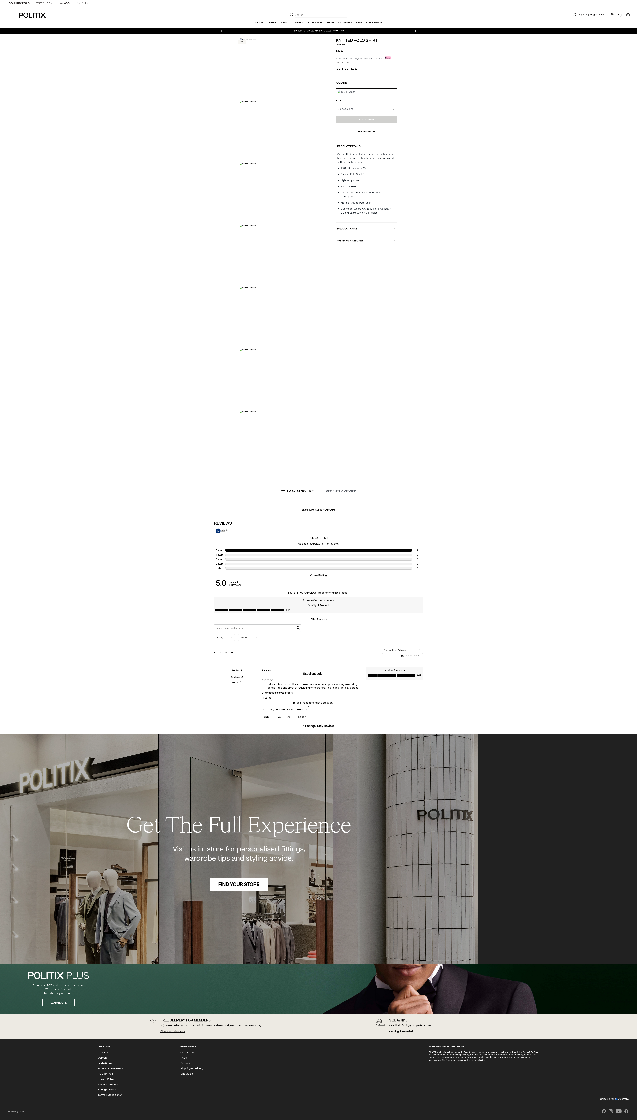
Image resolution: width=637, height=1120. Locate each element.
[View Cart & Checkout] (628, 15)
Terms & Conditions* (110, 1095)
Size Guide (186, 1074)
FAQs (183, 1058)
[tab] (297, 491)
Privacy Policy (106, 1079)
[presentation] (297, 491)
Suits (283, 23)
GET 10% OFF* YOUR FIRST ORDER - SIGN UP (318, 30)
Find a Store (105, 1063)
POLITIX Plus (105, 1074)
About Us (103, 1053)
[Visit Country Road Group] (19, 3)
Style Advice (374, 23)
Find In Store (367, 131)
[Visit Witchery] (44, 3)
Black (352, 91)
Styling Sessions (107, 1090)
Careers (102, 1058)
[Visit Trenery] (83, 3)
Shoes (330, 23)
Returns (185, 1063)
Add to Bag (366, 119)
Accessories (314, 23)
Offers (272, 23)
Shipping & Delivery (191, 1068)
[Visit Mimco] (65, 3)
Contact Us (187, 1053)
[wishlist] (618, 15)
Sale (359, 23)
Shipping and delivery (172, 1031)
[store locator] (610, 15)
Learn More (343, 63)
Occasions (345, 23)
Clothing (297, 23)
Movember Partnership (111, 1068)
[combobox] (366, 109)
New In (259, 23)
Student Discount (108, 1084)
